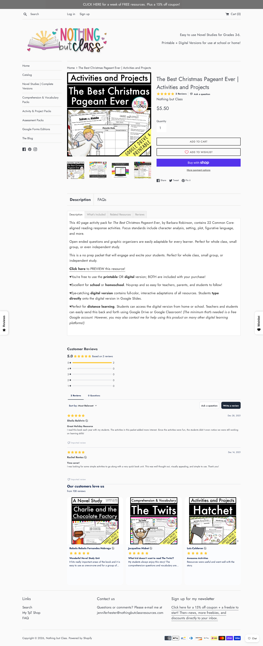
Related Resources (120, 214)
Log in (71, 14)
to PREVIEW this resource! (97, 268)
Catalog (27, 75)
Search (27, 607)
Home (26, 66)
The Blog (27, 138)
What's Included (96, 214)
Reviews (139, 214)
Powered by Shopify (80, 638)
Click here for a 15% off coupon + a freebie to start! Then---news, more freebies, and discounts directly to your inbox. (204, 613)
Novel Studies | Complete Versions (37, 86)
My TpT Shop (31, 612)
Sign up (85, 14)
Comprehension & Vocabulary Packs (40, 99)
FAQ (25, 618)
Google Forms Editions (36, 129)
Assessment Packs (32, 120)
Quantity (161, 121)
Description (80, 199)
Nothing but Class (56, 638)
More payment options (198, 170)
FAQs (102, 199)
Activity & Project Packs (36, 111)
